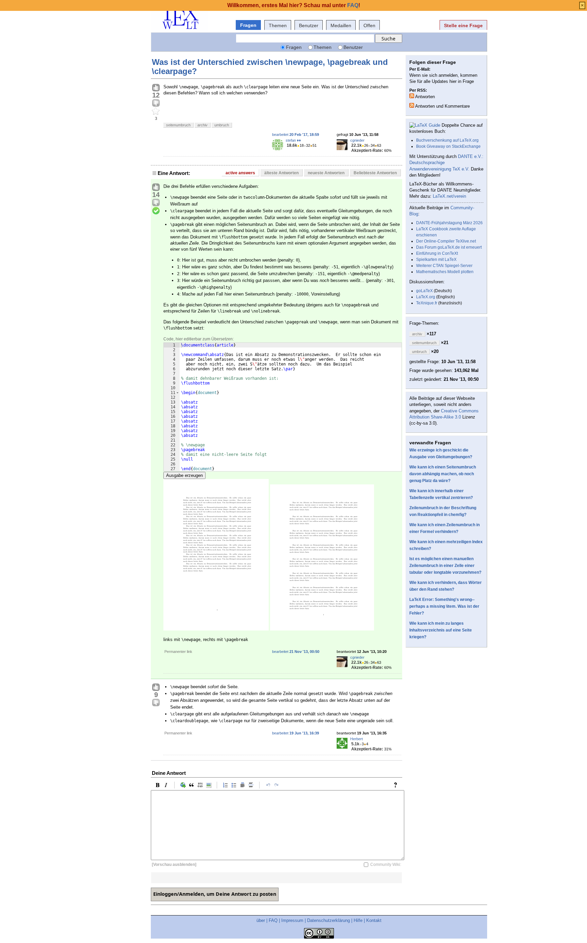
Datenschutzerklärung (328, 920)
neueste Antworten (326, 173)
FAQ (273, 920)
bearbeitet (295, 134)
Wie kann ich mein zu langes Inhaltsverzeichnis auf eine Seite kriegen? (440, 630)
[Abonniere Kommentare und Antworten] (411, 105)
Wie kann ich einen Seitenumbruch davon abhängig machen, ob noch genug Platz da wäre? (442, 474)
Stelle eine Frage (463, 25)
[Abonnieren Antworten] (411, 95)
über (260, 920)
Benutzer (308, 25)
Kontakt (373, 920)
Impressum (292, 920)
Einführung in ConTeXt (437, 253)
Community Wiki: (385, 864)
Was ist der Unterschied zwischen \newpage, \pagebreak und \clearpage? (270, 66)
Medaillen (341, 25)
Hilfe (358, 920)
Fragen (248, 25)
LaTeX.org (425, 297)
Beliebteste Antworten (375, 173)
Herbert (356, 739)
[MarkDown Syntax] (397, 785)
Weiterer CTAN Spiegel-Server (444, 265)
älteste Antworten (281, 173)
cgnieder (357, 140)
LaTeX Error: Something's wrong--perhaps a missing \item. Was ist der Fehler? (444, 606)
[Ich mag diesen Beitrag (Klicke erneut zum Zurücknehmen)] (156, 88)
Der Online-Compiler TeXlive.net (446, 241)
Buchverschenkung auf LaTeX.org (447, 140)
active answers (240, 173)
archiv (202, 125)
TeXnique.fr (426, 303)
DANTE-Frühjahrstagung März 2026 (449, 222)
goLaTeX (424, 290)
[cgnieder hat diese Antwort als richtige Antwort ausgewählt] (156, 211)
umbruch (221, 125)
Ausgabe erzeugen (184, 475)
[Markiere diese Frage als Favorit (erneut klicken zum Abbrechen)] (156, 111)
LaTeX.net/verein (449, 196)
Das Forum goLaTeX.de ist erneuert (449, 247)
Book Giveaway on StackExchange (448, 146)
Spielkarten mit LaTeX (436, 259)
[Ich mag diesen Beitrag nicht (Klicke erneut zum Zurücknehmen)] (156, 103)
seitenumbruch (178, 125)
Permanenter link (178, 652)
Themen (278, 25)
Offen (369, 25)
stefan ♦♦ (293, 140)
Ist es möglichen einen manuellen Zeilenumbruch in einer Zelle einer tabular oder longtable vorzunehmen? (445, 565)
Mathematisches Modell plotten (445, 271)
